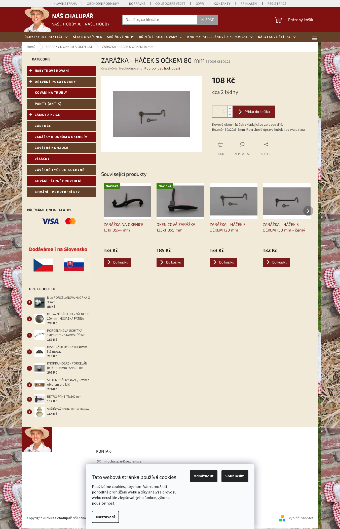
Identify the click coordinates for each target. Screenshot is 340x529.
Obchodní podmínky (103, 3)
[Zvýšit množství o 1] (230, 109)
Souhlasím (235, 476)
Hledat (207, 19)
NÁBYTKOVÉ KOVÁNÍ (52, 70)
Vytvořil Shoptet (301, 518)
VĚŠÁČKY (42, 158)
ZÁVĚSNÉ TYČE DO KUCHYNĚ (59, 170)
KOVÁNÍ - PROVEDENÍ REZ (57, 192)
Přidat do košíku (257, 111)
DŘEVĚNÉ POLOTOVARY (55, 81)
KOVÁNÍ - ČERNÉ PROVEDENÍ (58, 181)
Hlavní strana (65, 3)
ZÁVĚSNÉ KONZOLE (51, 147)
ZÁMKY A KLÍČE (47, 114)
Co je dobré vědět (170, 3)
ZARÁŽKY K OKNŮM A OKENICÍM (61, 137)
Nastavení (105, 517)
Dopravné (137, 3)
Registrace (277, 3)
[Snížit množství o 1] (230, 114)
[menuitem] (46, 37)
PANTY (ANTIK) (48, 103)
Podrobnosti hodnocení (162, 68)
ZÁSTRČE (43, 125)
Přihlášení (249, 3)
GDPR (200, 3)
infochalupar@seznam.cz (122, 461)
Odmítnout (204, 476)
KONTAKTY (222, 3)
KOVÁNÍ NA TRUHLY (51, 92)
